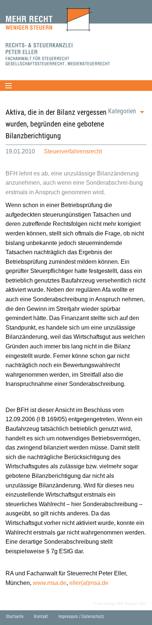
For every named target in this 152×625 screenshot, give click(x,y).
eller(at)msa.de (88, 583)
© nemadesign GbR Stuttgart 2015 (119, 604)
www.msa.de (49, 583)
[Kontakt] (58, 54)
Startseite (15, 616)
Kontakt (41, 616)
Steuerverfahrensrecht (73, 151)
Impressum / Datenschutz (81, 616)
